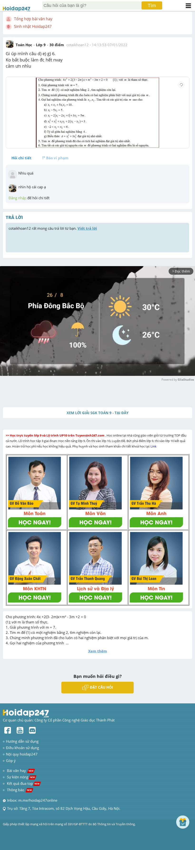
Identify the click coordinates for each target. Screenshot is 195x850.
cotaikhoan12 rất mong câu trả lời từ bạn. (53, 228)
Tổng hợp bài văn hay (33, 18)
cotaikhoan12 (77, 44)
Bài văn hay (20, 770)
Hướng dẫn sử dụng (22, 741)
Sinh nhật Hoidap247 (33, 26)
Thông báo (19, 789)
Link (154, 446)
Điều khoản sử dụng (22, 747)
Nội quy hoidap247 (22, 754)
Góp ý (11, 760)
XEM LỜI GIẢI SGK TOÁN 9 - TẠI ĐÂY (97, 412)
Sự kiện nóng (21, 777)
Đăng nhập (17, 197)
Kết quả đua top (23, 783)
